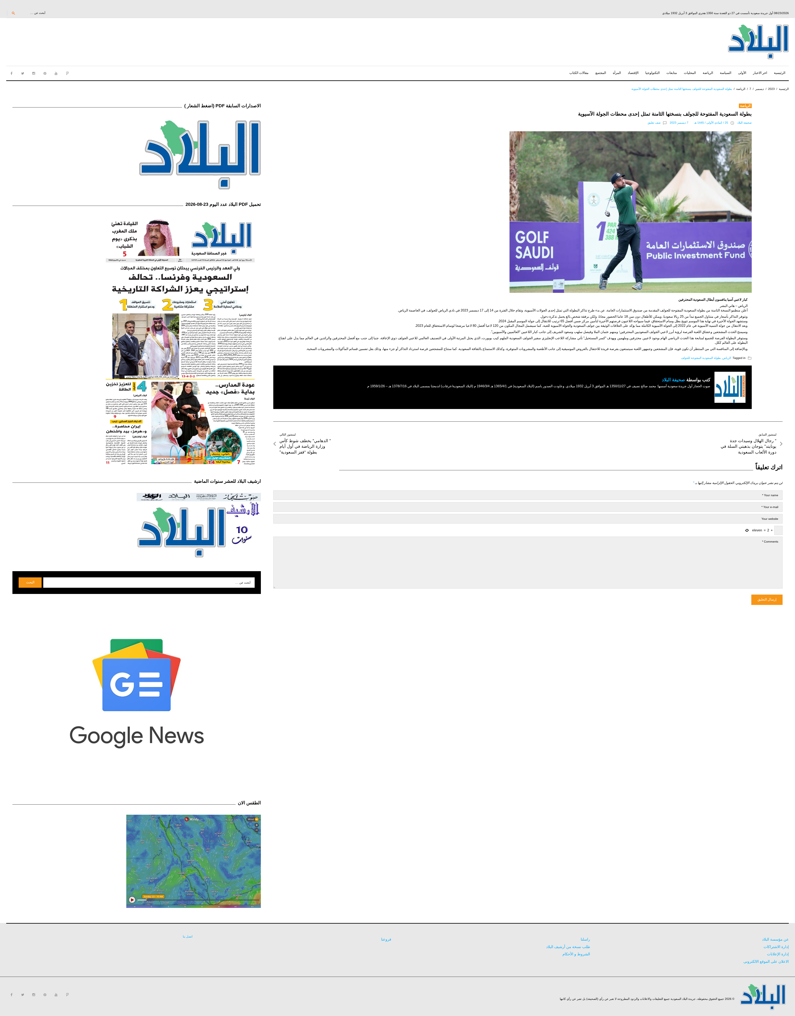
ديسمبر (759, 88)
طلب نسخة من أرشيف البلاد (568, 947)
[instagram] (34, 73)
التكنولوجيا (652, 73)
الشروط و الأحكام (576, 954)
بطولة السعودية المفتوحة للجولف (701, 358)
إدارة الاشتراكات (776, 947)
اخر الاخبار (760, 73)
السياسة (725, 73)
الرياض (727, 358)
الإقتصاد (633, 73)
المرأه (617, 73)
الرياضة (708, 73)
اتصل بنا (188, 936)
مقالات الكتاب (579, 73)
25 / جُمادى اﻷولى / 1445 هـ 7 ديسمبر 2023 (699, 122)
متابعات (671, 73)
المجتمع (600, 73)
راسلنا (585, 939)
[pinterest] (45, 73)
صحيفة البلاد (744, 122)
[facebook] (11, 73)
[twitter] (22, 73)
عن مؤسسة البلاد (775, 939)
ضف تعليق (654, 122)
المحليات (690, 73)
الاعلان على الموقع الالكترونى (766, 961)
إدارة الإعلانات (778, 954)
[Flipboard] (67, 73)
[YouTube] (56, 73)
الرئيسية (779, 73)
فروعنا (386, 939)
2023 (771, 88)
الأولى (742, 73)
